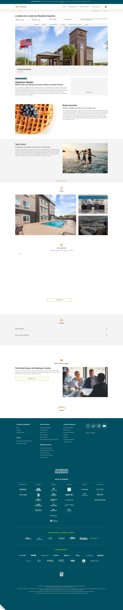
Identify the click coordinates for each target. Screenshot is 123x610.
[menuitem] (65, 7)
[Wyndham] (84, 489)
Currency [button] (105, 10)
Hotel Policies (89, 92)
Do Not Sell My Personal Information (49, 439)
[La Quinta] (53, 489)
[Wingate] (53, 495)
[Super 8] (38, 495)
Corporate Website (68, 427)
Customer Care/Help (21, 443)
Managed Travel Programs (46, 450)
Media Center (66, 430)
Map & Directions (53, 24)
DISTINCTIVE (100, 484)
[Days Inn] (38, 489)
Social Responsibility (68, 439)
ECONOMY (38, 484)
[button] (28, 2)
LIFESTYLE (69, 484)
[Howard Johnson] (38, 505)
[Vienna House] (69, 505)
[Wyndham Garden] (53, 500)
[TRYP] (69, 489)
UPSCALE (84, 484)
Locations (18, 430)
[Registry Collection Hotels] (100, 489)
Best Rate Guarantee (45, 427)
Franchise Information (69, 432)
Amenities (63, 24)
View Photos (93, 225)
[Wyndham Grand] (100, 500)
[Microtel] (38, 500)
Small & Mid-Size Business (46, 455)
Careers (65, 437)
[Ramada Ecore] (53, 521)
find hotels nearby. (88, 19)
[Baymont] (53, 510)
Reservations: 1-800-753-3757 (24, 441)
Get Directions (59, 299)
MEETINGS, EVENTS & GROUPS (75, 24)
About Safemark (44, 434)
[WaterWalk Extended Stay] (23, 495)
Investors (65, 434)
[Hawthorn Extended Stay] (23, 489)
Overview (36, 24)
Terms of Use (43, 432)
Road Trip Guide (20, 432)
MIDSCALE (53, 484)
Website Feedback (90, 432)
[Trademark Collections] (84, 495)
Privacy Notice (43, 430)
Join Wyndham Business (46, 448)
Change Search (96, 10)
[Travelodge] (38, 510)
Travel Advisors (44, 457)
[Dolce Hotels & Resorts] (100, 495)
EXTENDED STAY (23, 484)
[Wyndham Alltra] (69, 510)
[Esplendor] (69, 495)
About (17, 427)
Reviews (87, 24)
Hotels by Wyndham (61, 479)
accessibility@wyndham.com (67, 588)
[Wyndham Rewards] (61, 471)
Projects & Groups (44, 452)
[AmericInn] (53, 505)
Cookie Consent (44, 437)
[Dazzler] (69, 500)
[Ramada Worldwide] (53, 515)
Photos (44, 24)
